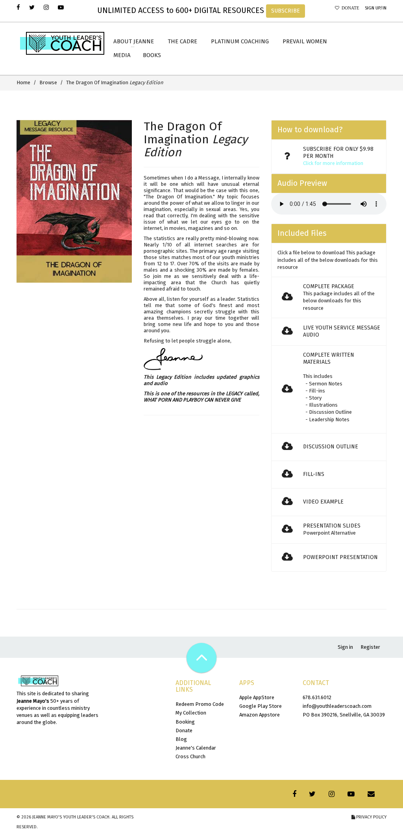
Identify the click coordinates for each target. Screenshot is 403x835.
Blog (181, 739)
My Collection (191, 713)
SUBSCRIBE (285, 10)
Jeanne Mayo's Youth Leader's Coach (70, 817)
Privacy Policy (370, 817)
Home (23, 82)
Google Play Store (260, 706)
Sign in (345, 647)
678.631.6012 (317, 697)
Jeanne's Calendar (196, 748)
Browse (48, 82)
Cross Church (190, 756)
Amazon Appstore (259, 715)
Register (370, 647)
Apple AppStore (256, 697)
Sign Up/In (375, 8)
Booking (185, 722)
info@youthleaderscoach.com (337, 706)
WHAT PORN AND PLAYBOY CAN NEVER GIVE (192, 400)
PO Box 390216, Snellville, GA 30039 (344, 715)
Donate (349, 8)
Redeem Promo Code (200, 704)
